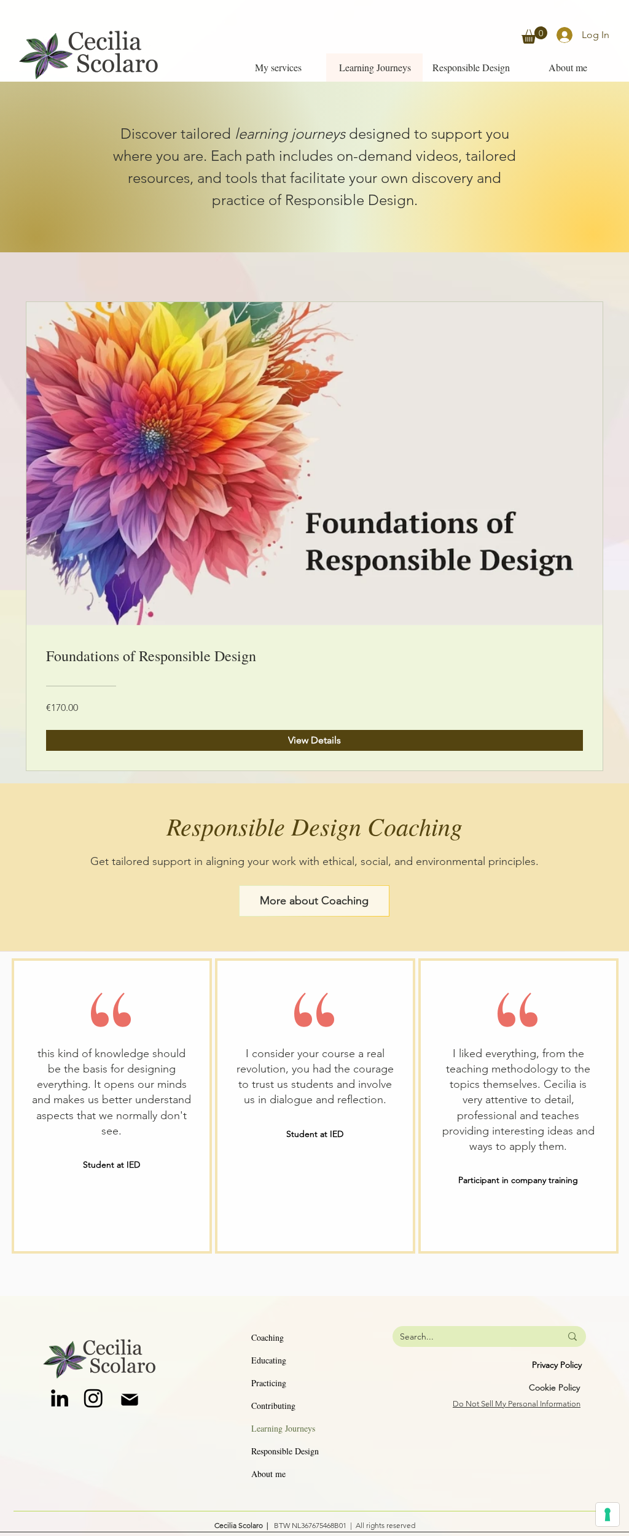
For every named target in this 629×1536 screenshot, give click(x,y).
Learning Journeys (283, 1428)
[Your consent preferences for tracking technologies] (607, 1514)
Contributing (273, 1405)
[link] (534, 35)
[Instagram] (93, 1398)
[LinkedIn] (59, 1398)
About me (268, 1474)
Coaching (267, 1337)
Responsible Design (285, 1451)
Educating (268, 1360)
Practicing (268, 1383)
